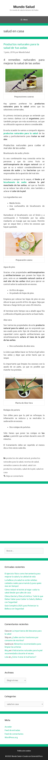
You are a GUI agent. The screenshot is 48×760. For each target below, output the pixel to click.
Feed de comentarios (14, 734)
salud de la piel (28, 469)
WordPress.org (11, 737)
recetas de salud (31, 462)
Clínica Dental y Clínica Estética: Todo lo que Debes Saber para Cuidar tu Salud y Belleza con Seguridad (24, 599)
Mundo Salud (24, 7)
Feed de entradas (12, 730)
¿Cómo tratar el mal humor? (23, 657)
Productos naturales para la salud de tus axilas (21, 46)
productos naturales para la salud (20, 133)
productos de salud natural (18, 458)
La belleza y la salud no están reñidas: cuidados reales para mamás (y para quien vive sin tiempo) (23, 583)
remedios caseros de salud (15, 465)
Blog (7, 650)
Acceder (8, 727)
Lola (6, 657)
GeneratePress (37, 756)
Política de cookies (24, 751)
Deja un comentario (14, 476)
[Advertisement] (24, 512)
